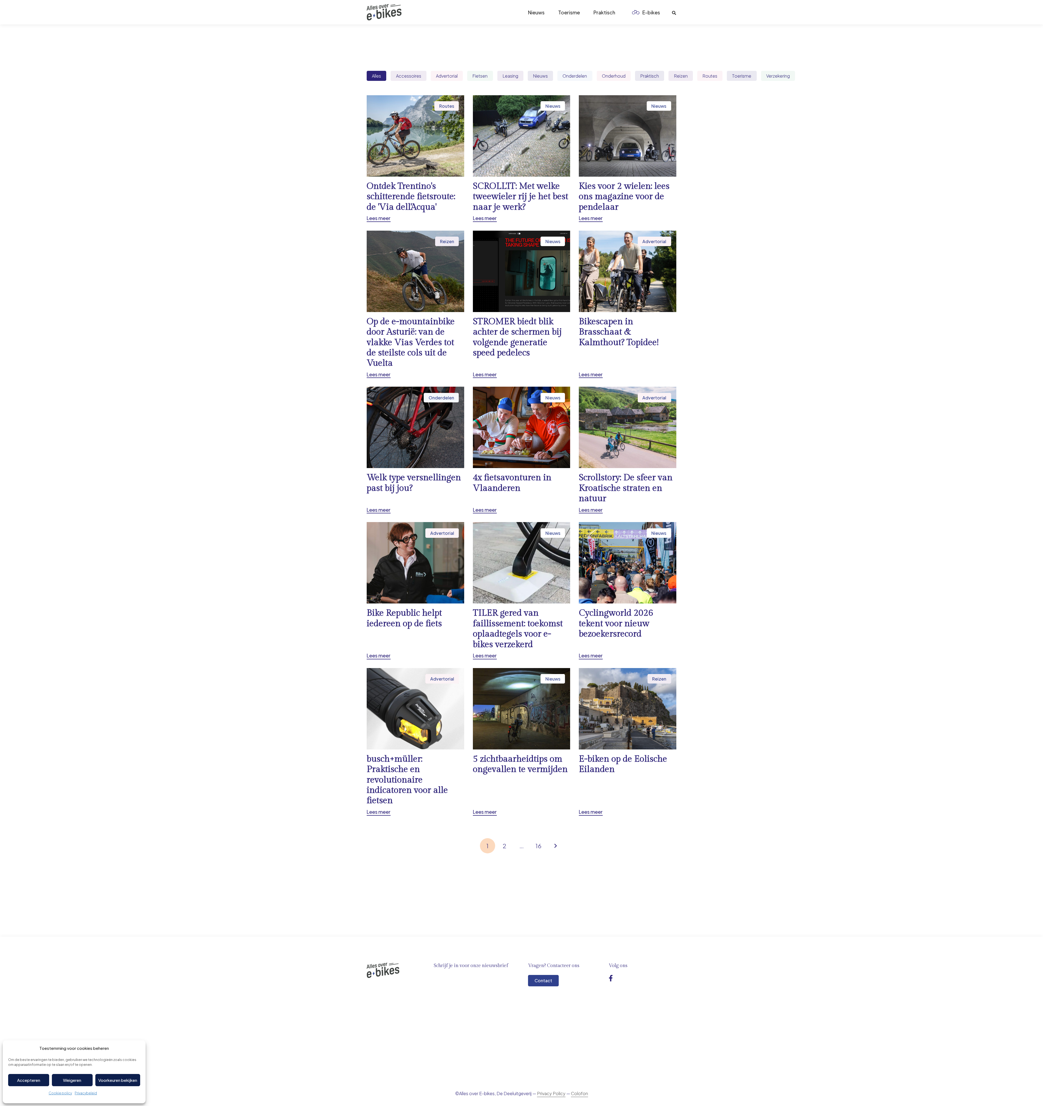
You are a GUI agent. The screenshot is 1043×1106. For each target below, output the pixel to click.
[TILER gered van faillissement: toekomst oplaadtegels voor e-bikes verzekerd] (521, 590)
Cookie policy (60, 1093)
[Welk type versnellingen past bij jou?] (415, 450)
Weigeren (72, 1080)
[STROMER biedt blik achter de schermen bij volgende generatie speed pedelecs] (521, 304)
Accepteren (28, 1080)
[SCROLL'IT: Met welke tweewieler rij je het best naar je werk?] (521, 158)
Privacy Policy (551, 1093)
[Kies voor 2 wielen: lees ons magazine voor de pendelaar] (627, 158)
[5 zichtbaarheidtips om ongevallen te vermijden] (521, 742)
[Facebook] (611, 978)
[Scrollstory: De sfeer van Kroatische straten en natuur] (627, 450)
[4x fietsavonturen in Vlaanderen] (521, 450)
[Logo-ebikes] (384, 12)
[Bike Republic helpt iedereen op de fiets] (415, 590)
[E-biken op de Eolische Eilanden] (627, 742)
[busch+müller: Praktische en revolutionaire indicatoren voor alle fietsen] (415, 742)
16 (538, 846)
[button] (664, 12)
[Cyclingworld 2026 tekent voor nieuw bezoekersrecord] (627, 590)
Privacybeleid (86, 1093)
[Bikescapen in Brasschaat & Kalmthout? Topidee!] (627, 304)
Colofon (579, 1093)
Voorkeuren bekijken (117, 1080)
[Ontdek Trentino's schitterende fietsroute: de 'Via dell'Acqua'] (415, 158)
